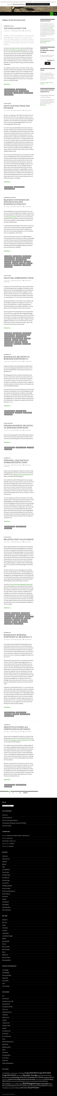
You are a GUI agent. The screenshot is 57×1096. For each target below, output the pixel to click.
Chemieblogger (5, 972)
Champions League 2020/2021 (11, 91)
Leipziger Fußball (6, 1025)
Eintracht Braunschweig (40, 1079)
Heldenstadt (5, 978)
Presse (3, 1039)
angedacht (4, 861)
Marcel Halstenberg (43, 1081)
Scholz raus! (5, 815)
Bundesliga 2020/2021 (21, 89)
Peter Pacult (13, 1083)
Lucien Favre (30, 447)
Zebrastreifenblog (6, 910)
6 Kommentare (27, 110)
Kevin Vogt (24, 620)
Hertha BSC (15, 263)
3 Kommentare (27, 30)
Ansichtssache (5, 998)
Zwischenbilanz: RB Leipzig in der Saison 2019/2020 (14, 823)
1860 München (19, 1075)
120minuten (5, 856)
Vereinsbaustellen (9, 26)
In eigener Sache (6, 1022)
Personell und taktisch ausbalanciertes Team (16, 461)
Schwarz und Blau (6, 888)
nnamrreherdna (6, 986)
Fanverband (5, 927)
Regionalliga (5, 1085)
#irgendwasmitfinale (11, 216)
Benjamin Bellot (49, 1075)
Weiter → (26, 792)
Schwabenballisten (6, 960)
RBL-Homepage (5, 949)
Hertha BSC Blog (6, 875)
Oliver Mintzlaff (9, 94)
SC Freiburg (22, 263)
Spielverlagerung (6, 893)
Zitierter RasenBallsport (7, 1063)
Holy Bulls (4, 930)
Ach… (3, 996)
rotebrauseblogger (17, 30)
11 (20, 792)
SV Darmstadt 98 (42, 1085)
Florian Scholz (8, 92)
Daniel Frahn (12, 1079)
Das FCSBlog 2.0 (6, 869)
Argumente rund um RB (7, 1001)
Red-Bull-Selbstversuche (8, 1041)
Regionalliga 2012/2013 (14, 1085)
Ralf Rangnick (23, 340)
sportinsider (5, 896)
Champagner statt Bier (7, 1006)
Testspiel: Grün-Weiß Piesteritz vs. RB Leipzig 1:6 (18, 835)
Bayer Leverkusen (17, 256)
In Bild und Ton (5, 1017)
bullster (4, 925)
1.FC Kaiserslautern (13, 1073)
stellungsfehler (5, 902)
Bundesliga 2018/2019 (9, 259)
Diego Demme (8, 618)
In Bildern (4, 1020)
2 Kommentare (27, 206)
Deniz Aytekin (19, 412)
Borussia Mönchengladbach (23, 257)
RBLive (3, 952)
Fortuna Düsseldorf (18, 261)
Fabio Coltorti (6, 1081)
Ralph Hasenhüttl (9, 342)
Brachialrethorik (6, 1004)
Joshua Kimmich (8, 620)
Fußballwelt (5, 1014)
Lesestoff (4, 1028)
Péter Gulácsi (19, 1083)
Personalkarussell (6, 1031)
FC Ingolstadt (13, 1081)
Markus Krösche (28, 92)
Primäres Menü (55, 14)
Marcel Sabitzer (6, 1084)
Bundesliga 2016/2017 (20, 1077)
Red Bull (50, 1083)
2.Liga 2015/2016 (44, 1073)
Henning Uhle (5, 841)
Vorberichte (7, 458)
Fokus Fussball (5, 872)
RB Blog (4, 938)
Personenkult (5, 1033)
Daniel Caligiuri (20, 616)
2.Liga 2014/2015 (31, 1073)
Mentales (12, 843)
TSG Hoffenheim (8, 265)
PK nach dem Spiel (8, 423)
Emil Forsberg (48, 1079)
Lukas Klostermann (25, 714)
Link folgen (50, 27)
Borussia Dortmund (9, 89)
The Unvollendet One (15, 28)
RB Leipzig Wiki (5, 941)
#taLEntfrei (4, 919)
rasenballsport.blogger (7, 936)
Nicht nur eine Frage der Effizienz (17, 107)
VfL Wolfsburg (26, 265)
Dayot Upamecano (9, 412)
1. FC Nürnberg (8, 256)
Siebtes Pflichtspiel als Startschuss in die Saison (17, 728)
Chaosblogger (5, 970)
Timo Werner (50, 1085)
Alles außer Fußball (6, 825)
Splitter (4, 1049)
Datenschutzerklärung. (19, 4)
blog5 (3, 866)
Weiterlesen (43, 105)
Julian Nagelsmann (18, 92)
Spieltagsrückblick (6, 1047)
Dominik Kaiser (31, 1079)
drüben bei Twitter (16, 50)
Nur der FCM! (5, 883)
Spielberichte (7, 354)
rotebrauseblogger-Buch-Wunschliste (47, 41)
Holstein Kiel (28, 1081)
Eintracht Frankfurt (21, 259)
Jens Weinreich (5, 877)
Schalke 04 (29, 263)
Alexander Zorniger (30, 1075)
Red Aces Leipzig (6, 957)
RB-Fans (4, 944)
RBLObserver (5, 954)
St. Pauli (28, 1085)
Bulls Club (4, 922)
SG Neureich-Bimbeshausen (8, 891)
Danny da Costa (29, 616)
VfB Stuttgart (17, 265)
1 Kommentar (27, 430)
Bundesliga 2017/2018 (35, 1077)
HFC (25, 1081)
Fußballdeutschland (10, 197)
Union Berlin (10, 1087)
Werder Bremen (8, 266)
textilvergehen (5, 904)
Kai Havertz (17, 620)
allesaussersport (6, 858)
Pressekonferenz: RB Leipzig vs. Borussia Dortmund (18, 426)
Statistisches (7, 103)
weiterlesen (7, 84)
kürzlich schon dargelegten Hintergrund (22, 584)
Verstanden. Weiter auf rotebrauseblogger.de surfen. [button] (38, 4)
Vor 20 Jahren (5, 1057)
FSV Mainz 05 (27, 261)
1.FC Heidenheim (6, 1073)
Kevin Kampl (16, 714)
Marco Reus (7, 621)
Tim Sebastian (5, 1087)
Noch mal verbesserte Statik (19, 278)
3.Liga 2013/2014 (9, 1075)
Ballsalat (4, 864)
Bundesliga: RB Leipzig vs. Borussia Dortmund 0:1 (17, 358)
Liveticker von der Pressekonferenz (21, 474)
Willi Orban (24, 1088)
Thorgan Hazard (23, 621)
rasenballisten (5, 933)
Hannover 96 (8, 263)
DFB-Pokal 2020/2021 (24, 91)
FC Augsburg (8, 261)
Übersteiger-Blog (6, 907)
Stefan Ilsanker (33, 1085)
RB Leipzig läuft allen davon (18, 539)
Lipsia (3, 983)
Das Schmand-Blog (6, 975)
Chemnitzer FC (5, 1079)
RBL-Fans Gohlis (6, 946)
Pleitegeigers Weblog (7, 885)
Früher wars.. (5, 1009)
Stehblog (4, 899)
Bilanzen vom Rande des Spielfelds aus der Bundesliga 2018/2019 (16, 202)
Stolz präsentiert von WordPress (8, 1094)
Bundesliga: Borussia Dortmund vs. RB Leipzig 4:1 (18, 636)
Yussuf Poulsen (8, 414)
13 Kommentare (28, 639)
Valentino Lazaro (18, 623)
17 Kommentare (28, 361)
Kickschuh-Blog (6, 880)
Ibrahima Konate (27, 412)
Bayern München (8, 186)
